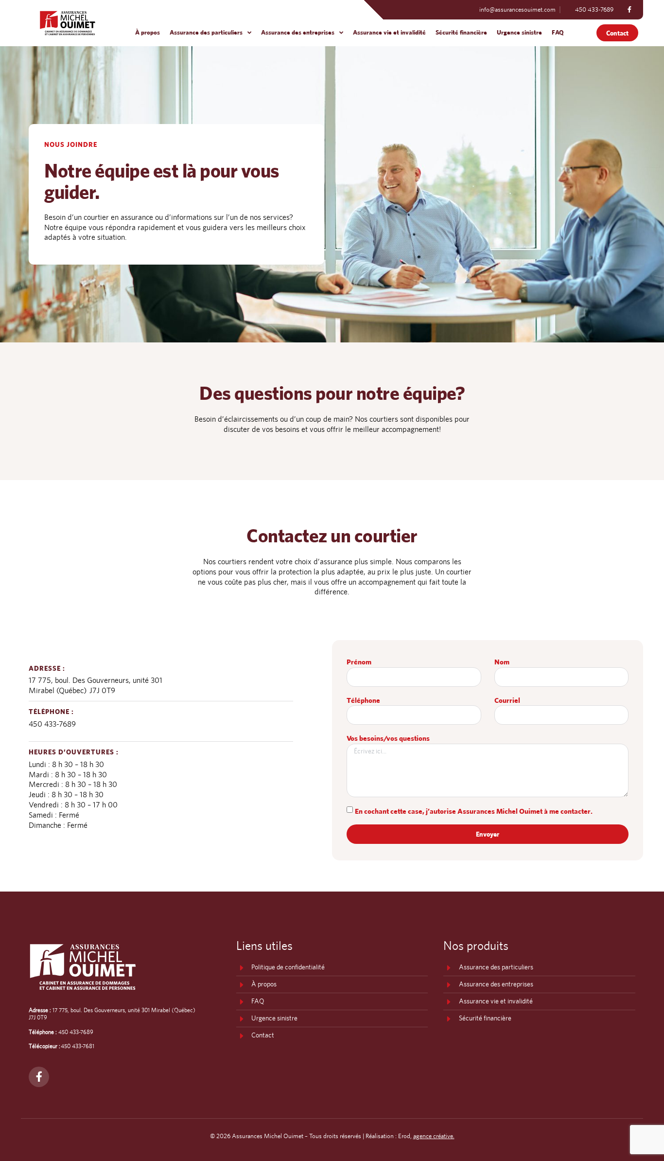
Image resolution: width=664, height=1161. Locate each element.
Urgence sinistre (519, 32)
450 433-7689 (52, 723)
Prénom (359, 661)
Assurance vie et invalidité (389, 32)
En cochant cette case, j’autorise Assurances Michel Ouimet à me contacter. (474, 810)
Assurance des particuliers (206, 32)
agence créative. (433, 1136)
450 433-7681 (77, 1046)
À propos (147, 32)
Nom (501, 661)
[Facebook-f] (629, 9)
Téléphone (363, 700)
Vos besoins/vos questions (388, 737)
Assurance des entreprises (297, 32)
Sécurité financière (461, 32)
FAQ (558, 32)
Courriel (507, 700)
